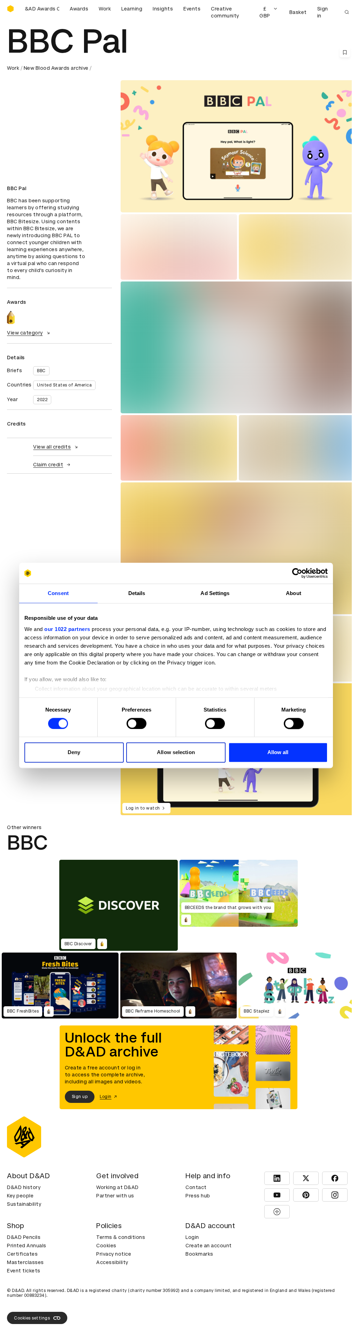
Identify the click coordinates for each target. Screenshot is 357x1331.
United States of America (64, 385)
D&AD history (23, 1187)
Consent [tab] (58, 593)
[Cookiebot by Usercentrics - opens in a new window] (297, 573)
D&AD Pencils (23, 1237)
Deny (74, 752)
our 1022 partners (67, 629)
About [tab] (293, 593)
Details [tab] (136, 593)
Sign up (80, 1096)
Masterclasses (25, 1262)
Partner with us (115, 1195)
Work (105, 9)
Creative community (225, 12)
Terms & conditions (120, 1237)
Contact (196, 1187)
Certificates (22, 1254)
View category (25, 333)
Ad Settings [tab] (214, 593)
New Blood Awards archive (56, 68)
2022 (42, 399)
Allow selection (176, 752)
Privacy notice (113, 1254)
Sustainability (24, 1204)
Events (191, 9)
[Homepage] (10, 8)
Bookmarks (199, 1254)
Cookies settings (32, 1318)
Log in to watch (143, 808)
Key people (20, 1195)
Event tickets (23, 1270)
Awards (79, 9)
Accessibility (112, 1262)
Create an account (208, 1245)
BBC (41, 370)
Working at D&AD (117, 1187)
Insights (163, 9)
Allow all (278, 752)
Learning (131, 9)
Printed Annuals (26, 1245)
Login (192, 1237)
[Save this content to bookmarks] (345, 52)
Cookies (106, 1245)
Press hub (197, 1195)
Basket (298, 12)
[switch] (136, 723)
